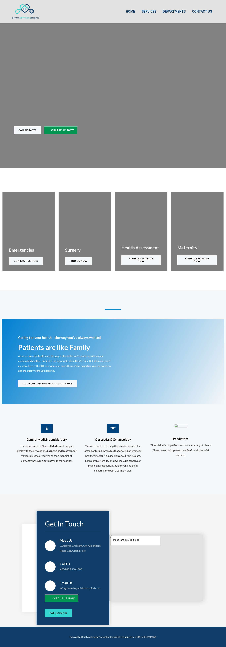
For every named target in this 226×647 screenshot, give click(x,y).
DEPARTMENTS (174, 11)
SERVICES (149, 11)
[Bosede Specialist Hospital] (25, 11)
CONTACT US (202, 11)
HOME (130, 11)
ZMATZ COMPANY (146, 636)
